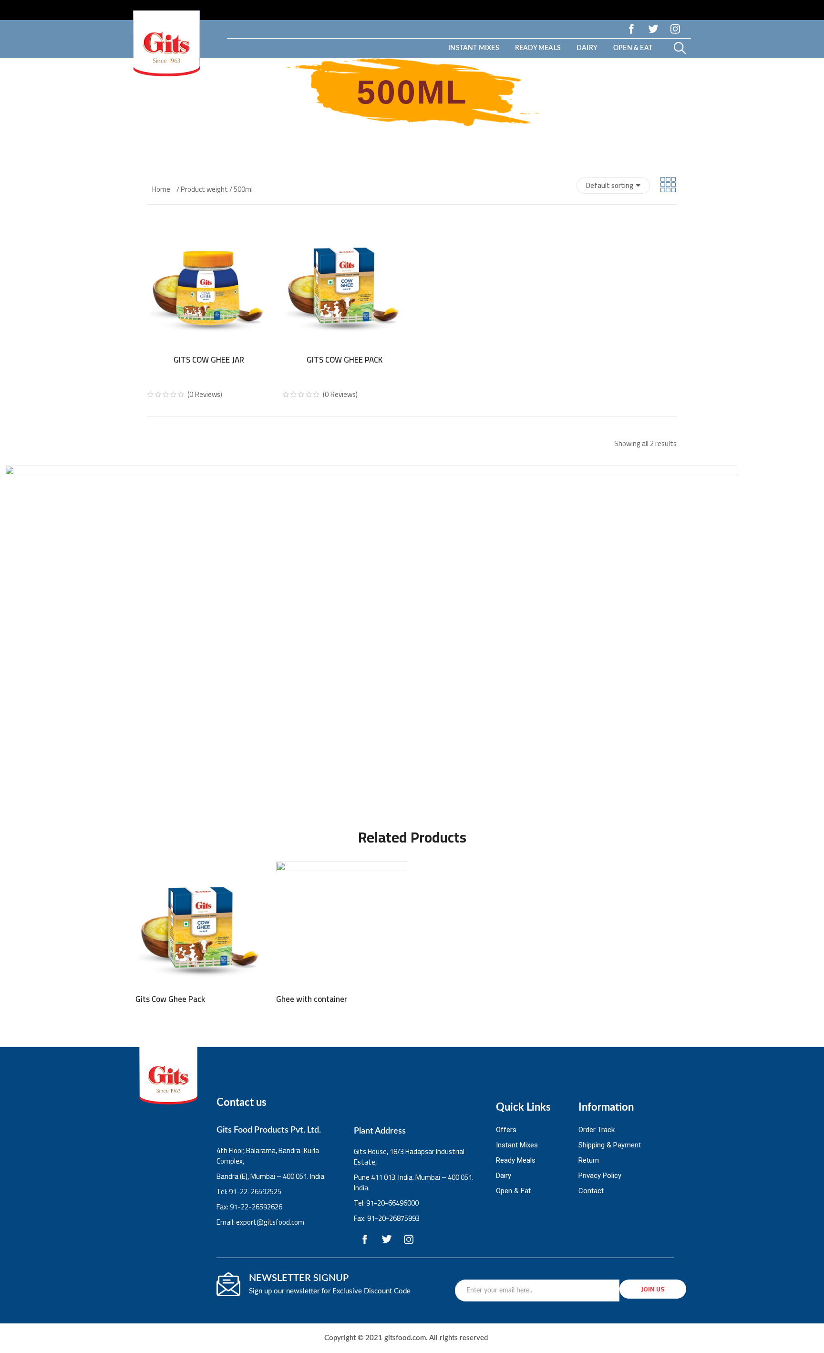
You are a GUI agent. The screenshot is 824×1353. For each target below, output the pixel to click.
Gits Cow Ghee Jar (209, 359)
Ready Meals (538, 48)
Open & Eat (632, 48)
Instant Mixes (473, 48)
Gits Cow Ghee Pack (344, 359)
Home (161, 189)
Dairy (587, 48)
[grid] (668, 185)
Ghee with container (311, 999)
